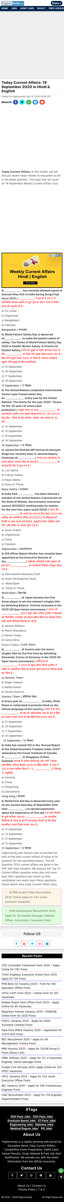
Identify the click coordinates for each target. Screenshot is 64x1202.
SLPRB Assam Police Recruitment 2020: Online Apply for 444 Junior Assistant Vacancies (28, 897)
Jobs (14, 8)
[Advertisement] (32, 44)
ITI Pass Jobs (46, 1120)
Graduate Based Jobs (22, 1120)
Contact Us (39, 1185)
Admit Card (27, 8)
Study (13, 3)
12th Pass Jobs (43, 1116)
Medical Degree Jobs (25, 1128)
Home (4, 8)
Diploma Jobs (44, 1124)
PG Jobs (46, 1128)
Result (41, 8)
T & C (41, 1189)
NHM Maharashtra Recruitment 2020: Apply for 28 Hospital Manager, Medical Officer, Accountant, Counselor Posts (30, 915)
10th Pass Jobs (21, 1116)
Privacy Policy (27, 1189)
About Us (23, 1185)
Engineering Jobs (22, 1124)
